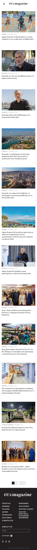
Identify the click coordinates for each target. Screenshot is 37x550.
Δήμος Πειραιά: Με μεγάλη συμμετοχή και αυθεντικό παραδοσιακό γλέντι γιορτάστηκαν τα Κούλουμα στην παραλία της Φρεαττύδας (17, 235)
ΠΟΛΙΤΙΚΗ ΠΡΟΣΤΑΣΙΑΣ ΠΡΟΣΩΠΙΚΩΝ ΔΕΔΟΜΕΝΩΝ (24, 515)
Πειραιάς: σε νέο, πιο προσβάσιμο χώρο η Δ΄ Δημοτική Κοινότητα (18, 77)
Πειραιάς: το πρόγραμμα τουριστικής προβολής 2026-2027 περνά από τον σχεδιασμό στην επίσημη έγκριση (15, 156)
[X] (6, 541)
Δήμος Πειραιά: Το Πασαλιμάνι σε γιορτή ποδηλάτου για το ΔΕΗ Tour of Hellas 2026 (17, 38)
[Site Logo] (18, 4)
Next (23, 483)
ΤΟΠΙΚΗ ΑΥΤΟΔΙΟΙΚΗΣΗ (7, 424)
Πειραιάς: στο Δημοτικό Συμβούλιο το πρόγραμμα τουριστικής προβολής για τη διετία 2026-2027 (17, 195)
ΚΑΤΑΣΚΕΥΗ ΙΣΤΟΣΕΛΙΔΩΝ (14, 548)
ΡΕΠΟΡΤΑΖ (4, 73)
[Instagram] (9, 541)
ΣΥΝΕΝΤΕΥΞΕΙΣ (7, 520)
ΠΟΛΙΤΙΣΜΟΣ (7, 518)
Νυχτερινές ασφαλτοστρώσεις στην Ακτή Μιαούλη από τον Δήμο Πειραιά (17, 429)
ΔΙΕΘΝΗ (5, 512)
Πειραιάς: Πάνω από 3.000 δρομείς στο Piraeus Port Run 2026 (16, 116)
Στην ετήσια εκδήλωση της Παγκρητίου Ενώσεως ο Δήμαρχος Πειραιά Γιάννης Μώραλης (16, 312)
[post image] (18, 21)
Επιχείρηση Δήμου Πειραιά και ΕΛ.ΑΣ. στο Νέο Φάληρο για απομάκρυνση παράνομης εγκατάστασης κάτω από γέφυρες (17, 351)
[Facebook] (3, 541)
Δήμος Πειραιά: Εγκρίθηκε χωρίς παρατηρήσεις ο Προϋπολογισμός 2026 (16, 272)
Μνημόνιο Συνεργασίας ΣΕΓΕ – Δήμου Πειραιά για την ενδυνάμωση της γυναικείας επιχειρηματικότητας (18, 469)
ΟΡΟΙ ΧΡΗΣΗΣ (24, 506)
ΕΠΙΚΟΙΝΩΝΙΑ (24, 503)
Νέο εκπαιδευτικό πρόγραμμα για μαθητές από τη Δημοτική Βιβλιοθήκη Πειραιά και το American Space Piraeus (18, 391)
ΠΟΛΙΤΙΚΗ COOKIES (26, 509)
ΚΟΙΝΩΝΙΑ (4, 34)
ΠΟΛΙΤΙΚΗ (5, 509)
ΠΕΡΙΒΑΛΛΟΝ (7, 515)
